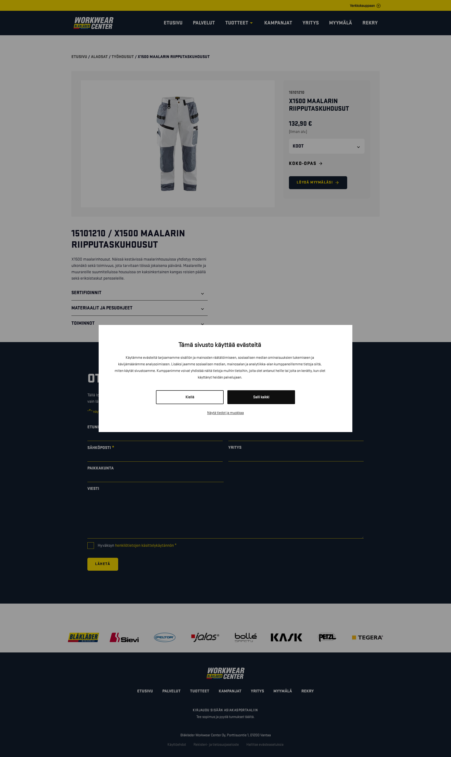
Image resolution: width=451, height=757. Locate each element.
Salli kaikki (261, 397)
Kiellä (190, 397)
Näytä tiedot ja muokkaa (225, 413)
